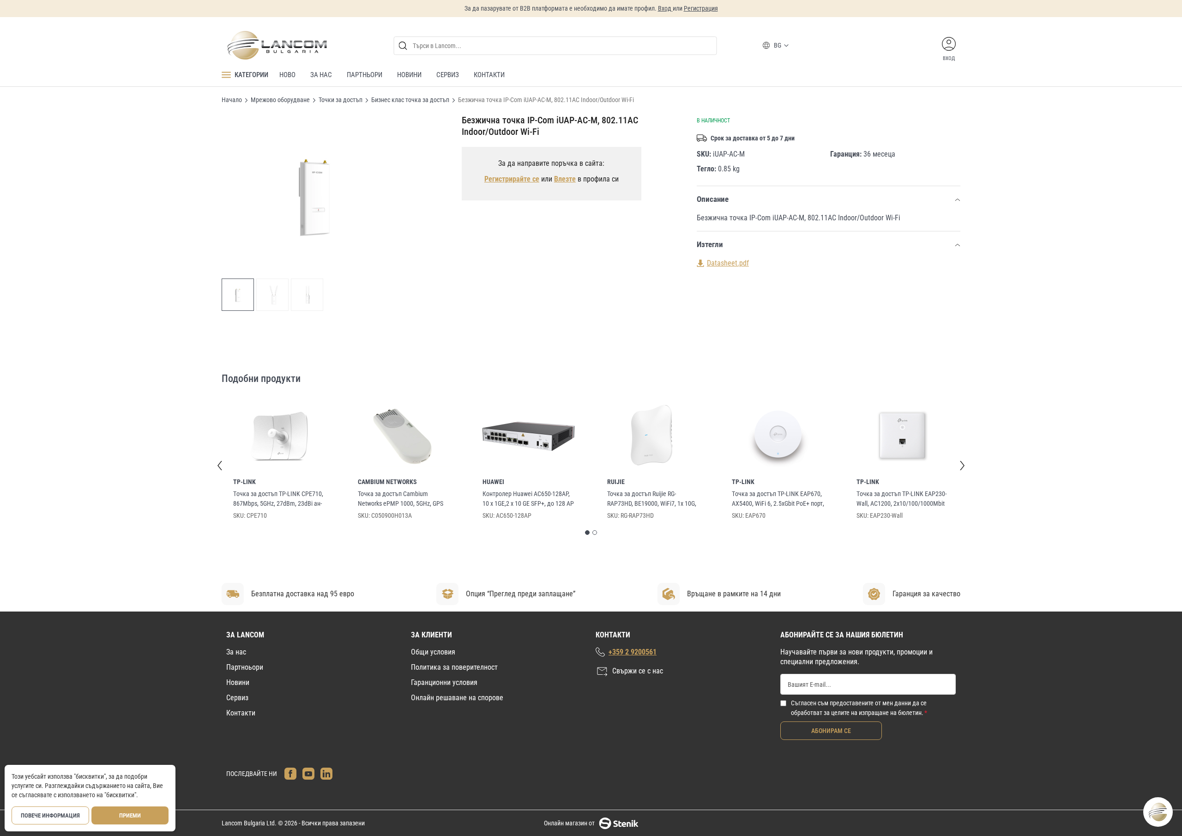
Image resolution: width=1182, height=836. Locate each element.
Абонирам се (831, 730)
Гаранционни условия (444, 682)
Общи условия (433, 652)
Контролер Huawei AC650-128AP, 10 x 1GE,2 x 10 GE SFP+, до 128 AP (528, 498)
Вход (665, 8)
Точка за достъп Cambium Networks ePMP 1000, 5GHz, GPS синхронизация (400, 499)
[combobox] (555, 45)
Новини (237, 682)
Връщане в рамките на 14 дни (734, 593)
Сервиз (237, 697)
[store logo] (276, 45)
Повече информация (50, 815)
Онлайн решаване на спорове (457, 697)
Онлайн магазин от (569, 823)
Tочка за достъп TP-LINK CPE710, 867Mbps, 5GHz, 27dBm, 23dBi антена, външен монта (278, 499)
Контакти (240, 713)
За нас (236, 652)
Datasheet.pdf (728, 263)
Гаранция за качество (926, 593)
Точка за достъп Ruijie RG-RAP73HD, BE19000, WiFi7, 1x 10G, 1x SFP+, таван (651, 499)
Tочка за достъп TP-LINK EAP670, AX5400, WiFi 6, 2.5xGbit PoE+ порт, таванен (778, 499)
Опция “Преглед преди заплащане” (520, 593)
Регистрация (701, 8)
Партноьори (244, 667)
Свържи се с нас (637, 670)
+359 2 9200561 (633, 652)
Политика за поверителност (454, 667)
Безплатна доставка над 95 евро (302, 593)
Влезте (565, 179)
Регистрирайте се (511, 179)
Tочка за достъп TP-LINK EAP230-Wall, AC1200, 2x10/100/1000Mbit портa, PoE (901, 499)
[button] (238, 295)
